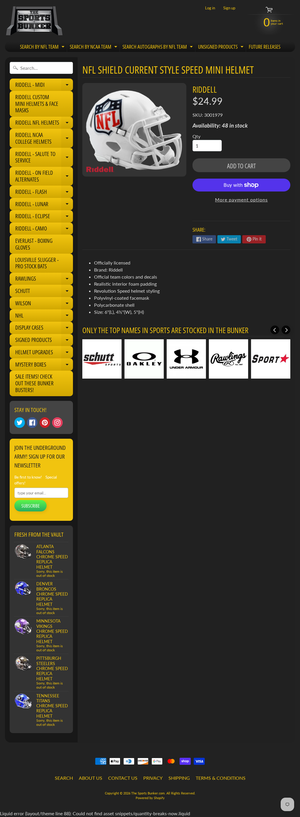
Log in (210, 8)
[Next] (286, 330)
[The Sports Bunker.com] (34, 21)
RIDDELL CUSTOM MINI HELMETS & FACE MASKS (36, 103)
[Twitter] (19, 422)
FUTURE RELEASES (264, 46)
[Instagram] (57, 422)
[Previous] (274, 330)
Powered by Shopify (150, 798)
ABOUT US (90, 778)
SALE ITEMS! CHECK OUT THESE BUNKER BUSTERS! (34, 383)
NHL (44, 317)
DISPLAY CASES (44, 329)
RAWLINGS (44, 280)
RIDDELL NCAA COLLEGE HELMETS (44, 138)
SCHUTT (44, 292)
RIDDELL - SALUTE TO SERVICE (44, 157)
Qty (196, 136)
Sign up (229, 8)
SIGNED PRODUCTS (44, 341)
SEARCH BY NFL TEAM (43, 47)
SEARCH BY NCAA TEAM (94, 47)
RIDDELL (204, 89)
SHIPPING (179, 778)
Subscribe (30, 506)
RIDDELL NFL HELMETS (44, 124)
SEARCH (64, 778)
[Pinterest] (45, 422)
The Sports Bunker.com (148, 793)
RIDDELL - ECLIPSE (44, 217)
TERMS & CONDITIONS (221, 778)
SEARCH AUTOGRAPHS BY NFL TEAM (158, 47)
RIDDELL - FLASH (44, 193)
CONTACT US (122, 778)
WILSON (44, 304)
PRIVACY (153, 778)
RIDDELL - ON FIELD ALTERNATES (44, 176)
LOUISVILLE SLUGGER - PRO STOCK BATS (37, 263)
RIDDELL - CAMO (44, 230)
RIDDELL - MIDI (44, 86)
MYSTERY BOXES (44, 366)
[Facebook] (32, 422)
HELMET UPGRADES (44, 353)
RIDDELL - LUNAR (44, 205)
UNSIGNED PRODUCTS (221, 47)
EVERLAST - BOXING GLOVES (33, 244)
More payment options (241, 199)
